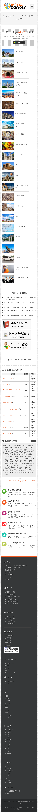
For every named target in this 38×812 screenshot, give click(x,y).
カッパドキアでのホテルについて (11, 390)
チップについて (7, 433)
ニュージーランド (10, 673)
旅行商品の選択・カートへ (12, 599)
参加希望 (5, 384)
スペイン (7, 749)
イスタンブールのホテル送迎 (10, 415)
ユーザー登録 (9, 574)
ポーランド (8, 780)
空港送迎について (7, 396)
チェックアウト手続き (11, 601)
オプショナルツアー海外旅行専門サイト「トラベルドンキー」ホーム (16, 566)
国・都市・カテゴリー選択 (12, 596)
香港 (6, 712)
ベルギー (7, 778)
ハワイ (7, 665)
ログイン (7, 572)
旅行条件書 (8, 638)
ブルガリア (8, 775)
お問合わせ (8, 642)
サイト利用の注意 (10, 618)
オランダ (7, 741)
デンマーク (8, 753)
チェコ (7, 751)
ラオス (7, 717)
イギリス (7, 734)
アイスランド (9, 730)
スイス (7, 746)
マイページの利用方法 (11, 604)
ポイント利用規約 (10, 623)
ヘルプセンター (9, 616)
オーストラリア (9, 663)
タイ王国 (7, 703)
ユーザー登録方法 (10, 594)
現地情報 (7, 645)
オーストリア (9, 739)
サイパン (7, 670)
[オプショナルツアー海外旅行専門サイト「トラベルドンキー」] (15, 6)
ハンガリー (8, 768)
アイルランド (9, 732)
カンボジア (8, 698)
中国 (6, 708)
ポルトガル (8, 782)
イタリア (7, 737)
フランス (7, 773)
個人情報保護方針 (10, 621)
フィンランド (9, 771)
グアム (7, 668)
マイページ (8, 577)
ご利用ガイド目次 (10, 592)
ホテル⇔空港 (6, 427)
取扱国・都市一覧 (10, 570)
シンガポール (9, 700)
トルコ (7, 793)
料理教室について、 (8, 378)
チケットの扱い (7, 421)
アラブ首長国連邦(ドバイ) (12, 791)
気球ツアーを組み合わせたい (10, 409)
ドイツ (7, 766)
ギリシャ (7, 744)
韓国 (6, 696)
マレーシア (8, 715)
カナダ (7, 683)
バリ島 (7, 710)
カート (7, 579)
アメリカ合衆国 (9, 681)
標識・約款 (8, 640)
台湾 (6, 705)
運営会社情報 (9, 635)
